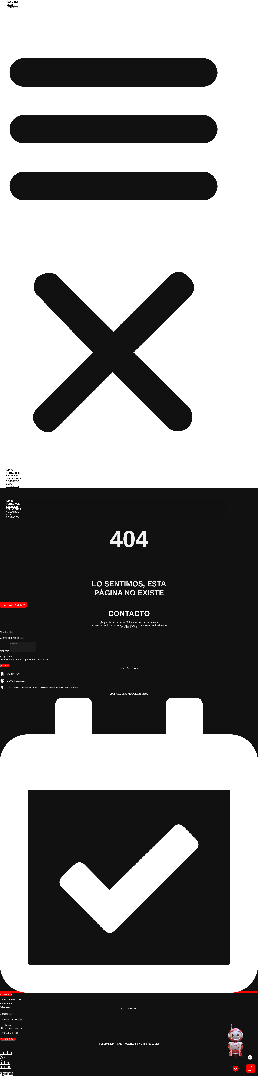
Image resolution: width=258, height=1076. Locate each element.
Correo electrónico (10, 638)
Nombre (4, 632)
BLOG (9, 514)
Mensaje (5, 651)
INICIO (9, 501)
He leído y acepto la (26, 659)
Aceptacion (6, 656)
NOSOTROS (12, 512)
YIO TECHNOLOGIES (149, 1044)
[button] (113, 239)
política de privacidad (36, 659)
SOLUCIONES (13, 509)
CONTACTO (12, 517)
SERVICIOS (12, 506)
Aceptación (5, 1025)
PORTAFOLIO (13, 504)
